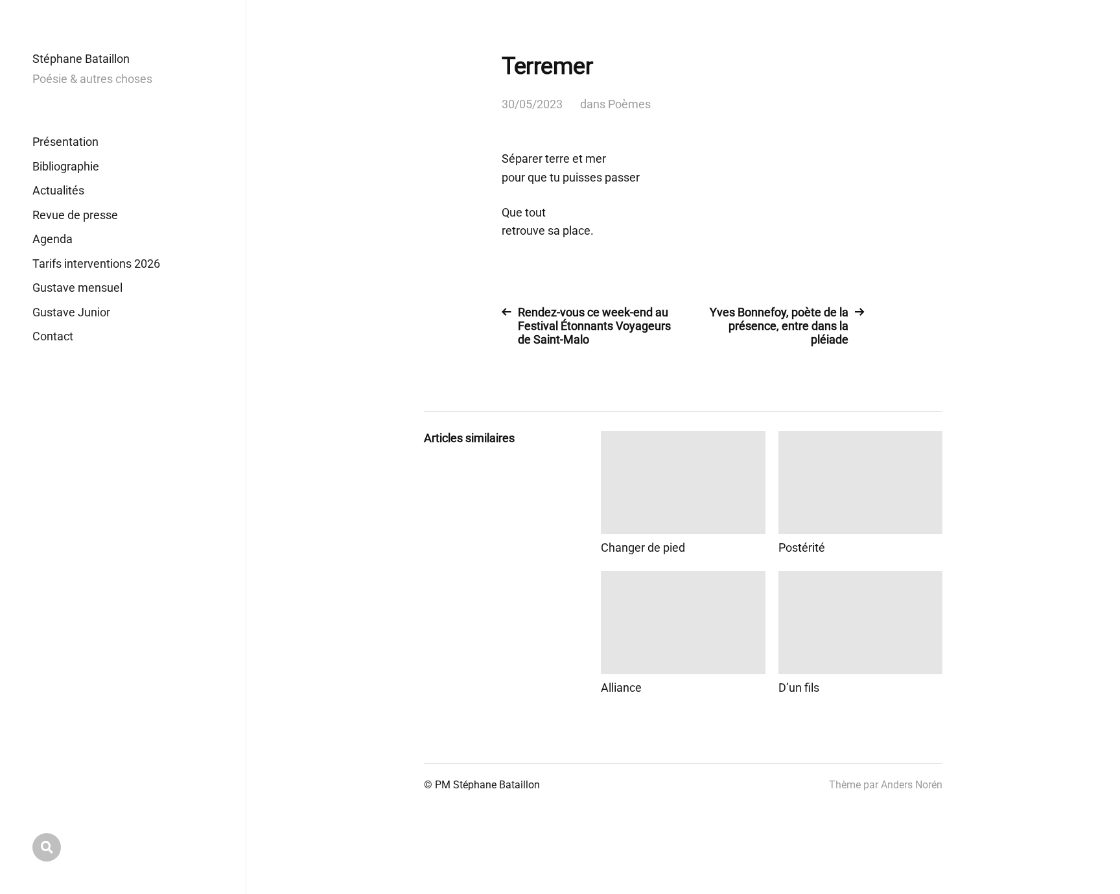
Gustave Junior (71, 312)
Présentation (65, 141)
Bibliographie (65, 166)
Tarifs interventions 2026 (96, 263)
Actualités (58, 190)
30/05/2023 (532, 104)
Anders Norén (911, 785)
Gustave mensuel (77, 287)
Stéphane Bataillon (81, 58)
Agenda (52, 239)
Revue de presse (75, 215)
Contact (52, 336)
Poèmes (629, 104)
